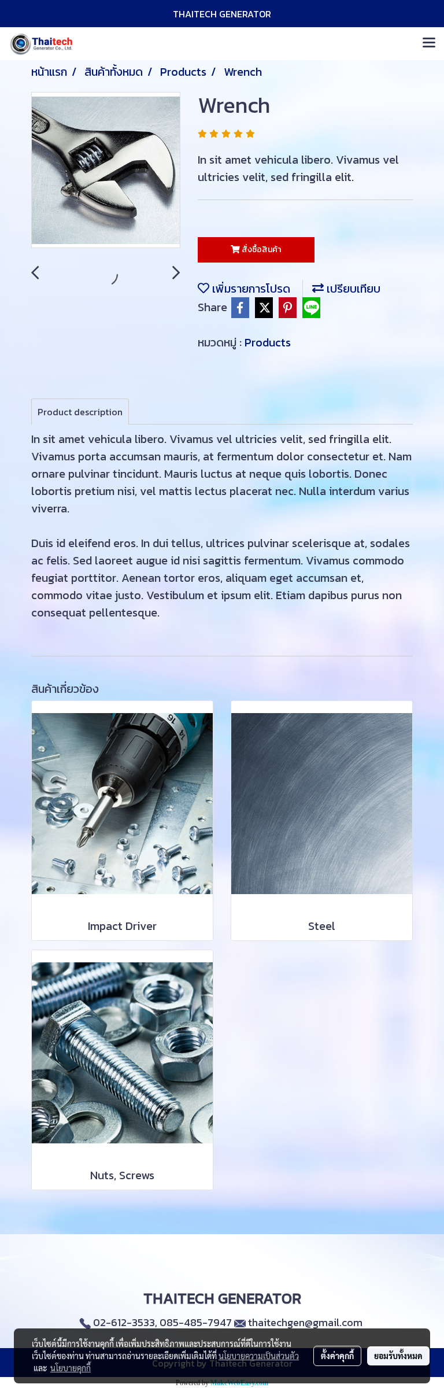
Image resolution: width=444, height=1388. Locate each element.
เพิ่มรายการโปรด (249, 288)
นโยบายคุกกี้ (70, 1368)
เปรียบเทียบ (352, 288)
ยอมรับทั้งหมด (398, 1355)
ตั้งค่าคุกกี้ (337, 1355)
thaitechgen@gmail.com (305, 1322)
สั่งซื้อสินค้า (260, 249)
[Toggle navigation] (429, 43)
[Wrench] (106, 171)
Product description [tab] (80, 412)
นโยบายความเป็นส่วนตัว (259, 1355)
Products (268, 342)
